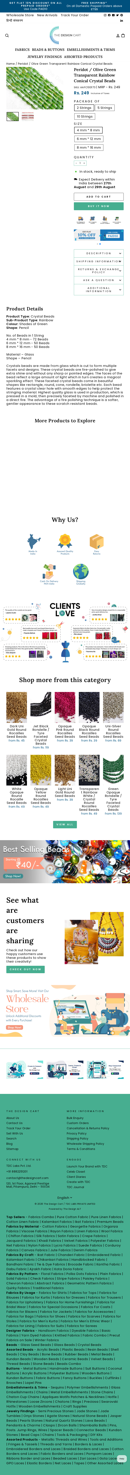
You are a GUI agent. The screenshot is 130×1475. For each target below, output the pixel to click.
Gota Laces (108, 1458)
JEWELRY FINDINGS (45, 57)
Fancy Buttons (75, 1378)
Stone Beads (43, 1364)
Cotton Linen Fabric (22, 1222)
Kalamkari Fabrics (57, 1222)
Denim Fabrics (86, 1250)
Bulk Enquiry (75, 1118)
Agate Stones (58, 1416)
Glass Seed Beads (36, 1345)
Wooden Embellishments (40, 1406)
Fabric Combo (95, 1335)
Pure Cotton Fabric (72, 1217)
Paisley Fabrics (95, 1278)
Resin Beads (98, 1349)
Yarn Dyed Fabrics (36, 1335)
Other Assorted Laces (105, 1463)
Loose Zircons (41, 1401)
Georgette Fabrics (85, 1226)
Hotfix (112, 1397)
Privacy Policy (77, 1133)
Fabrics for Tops (83, 1293)
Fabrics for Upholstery (24, 1302)
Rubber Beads (76, 1354)
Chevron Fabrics (20, 1283)
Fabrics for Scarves (84, 1316)
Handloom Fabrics (53, 1330)
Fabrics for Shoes (50, 1316)
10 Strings (85, 116)
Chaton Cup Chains (22, 1397)
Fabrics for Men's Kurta (39, 1321)
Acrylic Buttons (34, 1373)
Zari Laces (88, 1458)
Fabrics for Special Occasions (54, 1307)
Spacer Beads (62, 1430)
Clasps (49, 1425)
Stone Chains (102, 1392)
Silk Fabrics (45, 1236)
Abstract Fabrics (50, 1283)
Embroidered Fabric (104, 1255)
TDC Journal (75, 1187)
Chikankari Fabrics (53, 1259)
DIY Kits (96, 1435)
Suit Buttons (95, 1368)
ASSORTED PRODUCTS (83, 57)
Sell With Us (14, 1133)
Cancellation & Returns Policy (88, 1128)
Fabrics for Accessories (94, 1311)
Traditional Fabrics (48, 1288)
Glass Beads (64, 1345)
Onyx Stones (34, 1416)
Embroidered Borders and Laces (33, 1449)
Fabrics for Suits (50, 1326)
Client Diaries (76, 1177)
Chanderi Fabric (71, 1255)
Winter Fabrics (47, 1340)
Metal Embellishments (69, 1392)
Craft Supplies (75, 1406)
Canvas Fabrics (34, 1250)
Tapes (79, 1463)
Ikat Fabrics (84, 1222)
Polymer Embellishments (88, 1387)
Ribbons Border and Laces (28, 1458)
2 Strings (84, 108)
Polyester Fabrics (105, 1240)
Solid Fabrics (17, 1278)
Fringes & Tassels (23, 1444)
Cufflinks (112, 1378)
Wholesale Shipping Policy (85, 1144)
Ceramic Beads (75, 1359)
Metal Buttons (35, 1368)
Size (78, 124)
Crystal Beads (89, 1345)
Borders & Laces (88, 1444)
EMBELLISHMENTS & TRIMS (91, 49)
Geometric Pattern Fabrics (89, 1283)
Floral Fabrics (52, 1274)
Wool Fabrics (112, 1231)
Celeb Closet (76, 1172)
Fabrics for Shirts (53, 1293)
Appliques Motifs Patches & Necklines (73, 1397)
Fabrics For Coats (96, 1307)
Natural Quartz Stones (64, 1420)
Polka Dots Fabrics (81, 1274)
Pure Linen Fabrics (106, 1217)
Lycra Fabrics (65, 1245)
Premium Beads (110, 1222)
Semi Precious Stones (56, 1411)
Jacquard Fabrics (21, 1240)
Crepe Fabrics (94, 1236)
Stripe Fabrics (68, 1278)
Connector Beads (91, 1430)
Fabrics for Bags (20, 1316)
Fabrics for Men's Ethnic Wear (85, 1321)
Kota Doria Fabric (68, 1269)
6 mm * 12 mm (89, 139)
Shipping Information (98, 261)
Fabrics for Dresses (69, 1297)
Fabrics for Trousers (105, 1297)
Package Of (87, 101)
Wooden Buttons (96, 1373)
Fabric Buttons (48, 1378)
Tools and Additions (106, 1439)
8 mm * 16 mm (89, 147)
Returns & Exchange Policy (99, 270)
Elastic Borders (39, 1463)
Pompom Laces (99, 1453)
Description (98, 253)
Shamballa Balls (93, 1425)
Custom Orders (78, 1123)
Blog (9, 1144)
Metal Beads (101, 1354)
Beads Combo (69, 1364)
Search (11, 1138)
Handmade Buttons (66, 1368)
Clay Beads (29, 1354)
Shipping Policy (77, 1138)
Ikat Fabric (46, 1255)
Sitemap (12, 1149)
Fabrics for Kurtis (36, 1297)
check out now (25, 969)
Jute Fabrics (60, 1250)
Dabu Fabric (16, 1269)
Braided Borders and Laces (86, 1449)
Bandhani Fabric (20, 1264)
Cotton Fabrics (54, 1226)
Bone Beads (52, 1354)
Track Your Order (75, 15)
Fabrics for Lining (20, 1326)
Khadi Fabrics (50, 1240)
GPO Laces (15, 1463)
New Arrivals (47, 15)
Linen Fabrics (87, 1231)
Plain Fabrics (110, 1274)
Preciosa (91, 1401)
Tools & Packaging (72, 1435)
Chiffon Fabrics (21, 1236)
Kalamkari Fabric (20, 1259)
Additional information (99, 289)
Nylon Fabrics (39, 1245)
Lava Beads (95, 1420)
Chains (42, 1392)
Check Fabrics (42, 1278)
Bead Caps (30, 1435)
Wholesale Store (20, 15)
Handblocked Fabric (88, 1259)
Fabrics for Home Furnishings (70, 1302)
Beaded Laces (65, 1458)
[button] (97, 244)
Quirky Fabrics (18, 1288)
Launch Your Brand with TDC (87, 1166)
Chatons (62, 1401)
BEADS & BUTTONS (48, 49)
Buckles (95, 1378)
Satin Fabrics (68, 1236)
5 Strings (105, 108)
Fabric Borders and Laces (62, 1453)
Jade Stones (87, 1411)
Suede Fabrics (90, 1245)
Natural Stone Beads (89, 1416)
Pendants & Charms (23, 1425)
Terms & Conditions (81, 1149)
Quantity (84, 157)
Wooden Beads (46, 1359)
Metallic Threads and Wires (64, 1439)
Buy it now (99, 206)
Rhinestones (16, 1401)
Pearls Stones (31, 1420)
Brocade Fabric (81, 1264)
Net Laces (63, 1463)
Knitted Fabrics (67, 1335)
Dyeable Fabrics (86, 1330)
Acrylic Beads (48, 1349)
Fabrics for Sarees (82, 1326)
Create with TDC (78, 1182)
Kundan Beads (18, 1359)
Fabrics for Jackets (56, 1311)
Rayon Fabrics (62, 1231)
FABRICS (22, 49)
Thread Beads (18, 1364)
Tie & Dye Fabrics (51, 1264)
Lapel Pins (33, 1382)
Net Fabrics (16, 1245)
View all (65, 824)
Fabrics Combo (41, 1217)
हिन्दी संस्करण (14, 20)
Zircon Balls (67, 1425)
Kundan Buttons (19, 1378)
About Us (12, 1118)
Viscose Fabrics (34, 1231)
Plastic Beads (73, 1349)
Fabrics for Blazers (21, 1311)
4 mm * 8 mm (88, 130)
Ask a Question (98, 280)
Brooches (14, 1382)
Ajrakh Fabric (40, 1269)
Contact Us (14, 1123)
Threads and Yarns (56, 1444)
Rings (76, 1401)
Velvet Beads (102, 1359)
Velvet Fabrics (76, 1240)
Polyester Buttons (64, 1373)
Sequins (57, 1387)
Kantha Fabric (108, 1264)
